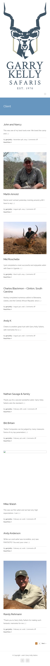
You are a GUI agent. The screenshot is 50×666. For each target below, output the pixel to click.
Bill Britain (9, 423)
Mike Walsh (9, 504)
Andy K (7, 320)
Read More (7, 142)
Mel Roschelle (11, 259)
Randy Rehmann (12, 614)
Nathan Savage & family (16, 393)
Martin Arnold (10, 194)
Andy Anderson (11, 533)
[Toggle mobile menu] (45, 94)
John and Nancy (12, 124)
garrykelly (9, 139)
